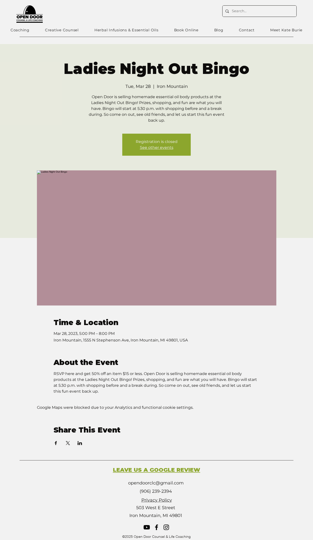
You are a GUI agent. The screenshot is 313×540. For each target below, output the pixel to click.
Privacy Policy (156, 500)
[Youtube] (146, 527)
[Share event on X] (68, 443)
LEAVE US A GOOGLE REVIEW (156, 470)
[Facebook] (156, 527)
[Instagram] (166, 527)
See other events (156, 147)
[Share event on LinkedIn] (80, 443)
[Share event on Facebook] (56, 443)
